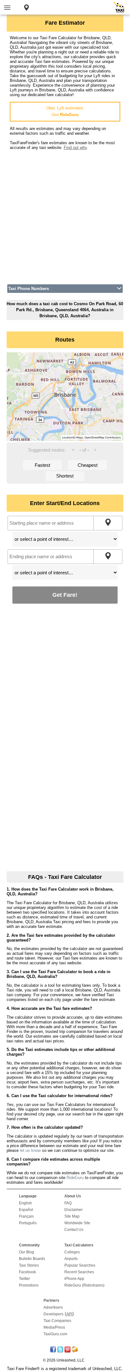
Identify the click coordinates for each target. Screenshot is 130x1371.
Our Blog (26, 1252)
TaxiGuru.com (55, 1334)
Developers (53, 1314)
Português (28, 1223)
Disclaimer (73, 1209)
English (25, 1203)
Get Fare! (64, 594)
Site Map (72, 1216)
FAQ (68, 1203)
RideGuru (75, 1177)
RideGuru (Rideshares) (84, 1285)
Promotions (28, 1285)
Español (26, 1209)
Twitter (24, 1278)
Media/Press (54, 1327)
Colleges (72, 1252)
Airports (71, 1259)
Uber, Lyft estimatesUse (64, 111)
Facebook (27, 1272)
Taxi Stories (29, 1265)
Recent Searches (79, 1272)
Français (26, 1216)
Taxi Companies (57, 1321)
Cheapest (88, 465)
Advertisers (53, 1307)
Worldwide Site (77, 1223)
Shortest (65, 476)
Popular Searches (79, 1265)
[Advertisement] (65, 215)
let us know (30, 1150)
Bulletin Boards (32, 1259)
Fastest (42, 465)
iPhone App (74, 1278)
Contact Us (73, 1229)
